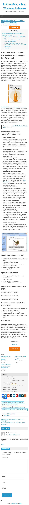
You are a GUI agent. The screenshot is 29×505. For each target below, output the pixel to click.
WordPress (14, 503)
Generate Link (14, 27)
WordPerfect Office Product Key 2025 (13, 43)
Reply (2, 444)
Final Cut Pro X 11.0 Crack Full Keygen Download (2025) (20, 358)
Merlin (20, 503)
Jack (15, 25)
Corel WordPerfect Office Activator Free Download (13, 107)
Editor (5, 413)
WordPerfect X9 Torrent (22, 409)
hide (17, 30)
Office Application (11, 413)
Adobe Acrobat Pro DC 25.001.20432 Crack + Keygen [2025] (6, 366)
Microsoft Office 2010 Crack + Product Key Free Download (6, 358)
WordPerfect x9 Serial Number (8, 409)
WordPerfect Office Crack (17, 402)
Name (4, 476)
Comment (5, 457)
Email (3, 482)
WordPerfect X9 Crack (7, 407)
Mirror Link (14, 344)
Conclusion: (7, 46)
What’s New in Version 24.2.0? (12, 40)
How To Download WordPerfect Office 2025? (15, 45)
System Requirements (10, 41)
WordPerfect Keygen (6, 402)
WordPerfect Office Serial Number (9, 404)
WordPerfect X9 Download (19, 407)
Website (4, 488)
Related (6, 48)
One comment (7, 415)
